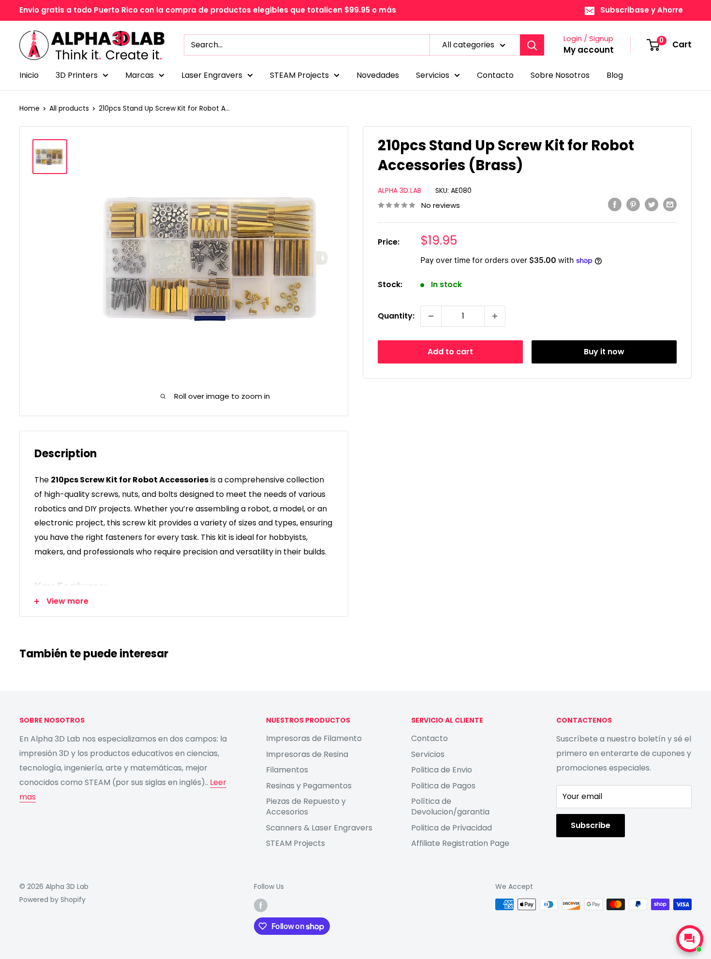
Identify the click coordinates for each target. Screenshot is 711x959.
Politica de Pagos (443, 785)
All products (69, 108)
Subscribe (590, 825)
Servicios (432, 75)
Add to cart (450, 351)
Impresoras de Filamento (314, 738)
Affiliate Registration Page (460, 843)
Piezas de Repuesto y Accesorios (306, 806)
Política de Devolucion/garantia (450, 806)
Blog (615, 75)
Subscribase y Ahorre (641, 10)
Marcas (139, 75)
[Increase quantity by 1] (495, 316)
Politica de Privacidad (451, 827)
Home (29, 108)
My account (588, 50)
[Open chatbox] (689, 938)
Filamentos (287, 769)
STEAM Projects (299, 75)
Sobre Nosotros (560, 75)
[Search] (532, 45)
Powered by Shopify (52, 899)
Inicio (29, 75)
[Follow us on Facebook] (260, 905)
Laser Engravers (211, 75)
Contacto (495, 75)
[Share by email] (670, 204)
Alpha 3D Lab (399, 190)
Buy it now (604, 351)
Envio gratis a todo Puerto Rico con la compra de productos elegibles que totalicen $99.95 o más (207, 10)
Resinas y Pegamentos (309, 785)
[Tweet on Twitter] (651, 204)
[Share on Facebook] (615, 204)
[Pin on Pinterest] (633, 204)
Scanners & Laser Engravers (319, 827)
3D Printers (77, 75)
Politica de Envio (441, 769)
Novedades (377, 75)
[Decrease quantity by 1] (431, 316)
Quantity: (396, 315)
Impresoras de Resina (307, 754)
